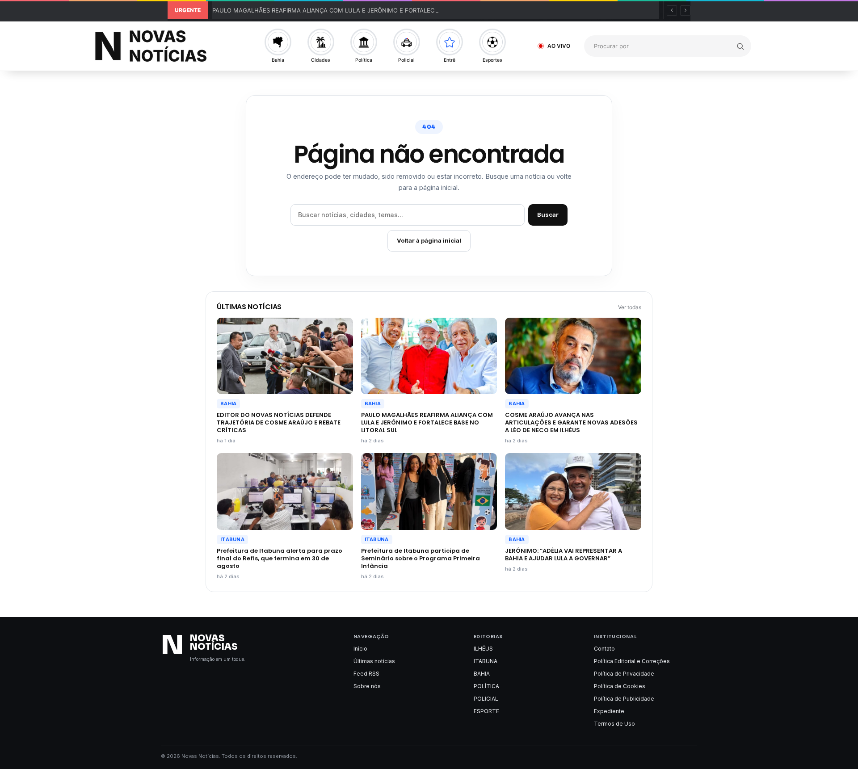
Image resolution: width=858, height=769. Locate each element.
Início (360, 648)
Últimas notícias (374, 661)
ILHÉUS (483, 648)
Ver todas (629, 307)
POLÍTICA (486, 686)
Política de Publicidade (624, 698)
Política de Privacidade (624, 673)
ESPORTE (486, 711)
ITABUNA (232, 539)
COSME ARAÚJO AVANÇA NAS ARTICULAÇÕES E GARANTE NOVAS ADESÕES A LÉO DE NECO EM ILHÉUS (571, 422)
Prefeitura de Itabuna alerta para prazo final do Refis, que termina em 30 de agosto (279, 558)
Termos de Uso (614, 723)
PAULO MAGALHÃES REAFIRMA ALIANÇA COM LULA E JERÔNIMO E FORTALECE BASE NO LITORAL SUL (357, 10)
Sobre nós (367, 686)
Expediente (609, 711)
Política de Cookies (619, 686)
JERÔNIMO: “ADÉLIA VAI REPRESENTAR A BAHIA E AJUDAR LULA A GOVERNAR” (563, 554)
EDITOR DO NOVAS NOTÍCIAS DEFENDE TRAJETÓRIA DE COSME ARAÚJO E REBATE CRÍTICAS (279, 422)
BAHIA (228, 403)
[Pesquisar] (740, 46)
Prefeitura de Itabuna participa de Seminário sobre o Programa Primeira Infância (420, 558)
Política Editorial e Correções (632, 661)
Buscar (548, 214)
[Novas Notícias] (161, 46)
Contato (604, 648)
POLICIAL (486, 698)
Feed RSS (366, 673)
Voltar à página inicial (429, 240)
